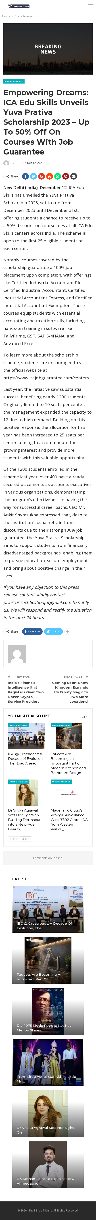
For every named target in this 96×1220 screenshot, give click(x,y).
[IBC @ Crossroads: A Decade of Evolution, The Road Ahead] (26, 736)
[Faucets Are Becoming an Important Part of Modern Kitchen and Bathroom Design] (69, 736)
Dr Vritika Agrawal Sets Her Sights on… (46, 1129)
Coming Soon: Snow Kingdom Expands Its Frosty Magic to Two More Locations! (70, 692)
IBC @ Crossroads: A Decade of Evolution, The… (44, 925)
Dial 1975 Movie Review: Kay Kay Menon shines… (44, 1027)
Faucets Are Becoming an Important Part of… (40, 976)
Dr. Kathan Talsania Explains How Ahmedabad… (45, 1181)
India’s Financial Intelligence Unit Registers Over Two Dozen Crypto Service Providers (26, 692)
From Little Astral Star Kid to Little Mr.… (46, 1078)
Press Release (14, 81)
